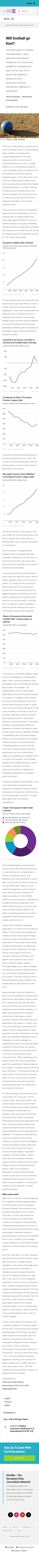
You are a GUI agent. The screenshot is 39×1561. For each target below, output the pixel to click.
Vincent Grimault (13, 97)
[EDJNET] (9, 10)
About (5, 1527)
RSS (19, 1530)
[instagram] (16, 1514)
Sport (25, 1419)
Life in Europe (15, 1419)
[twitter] (10, 1514)
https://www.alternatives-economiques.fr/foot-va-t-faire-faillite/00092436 (16, 1385)
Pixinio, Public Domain (15, 139)
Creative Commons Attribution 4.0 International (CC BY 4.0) (22, 1428)
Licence (15, 1527)
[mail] (28, 1514)
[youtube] (22, 1514)
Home (7, 25)
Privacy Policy (7, 1530)
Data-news (14, 25)
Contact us (26, 1527)
